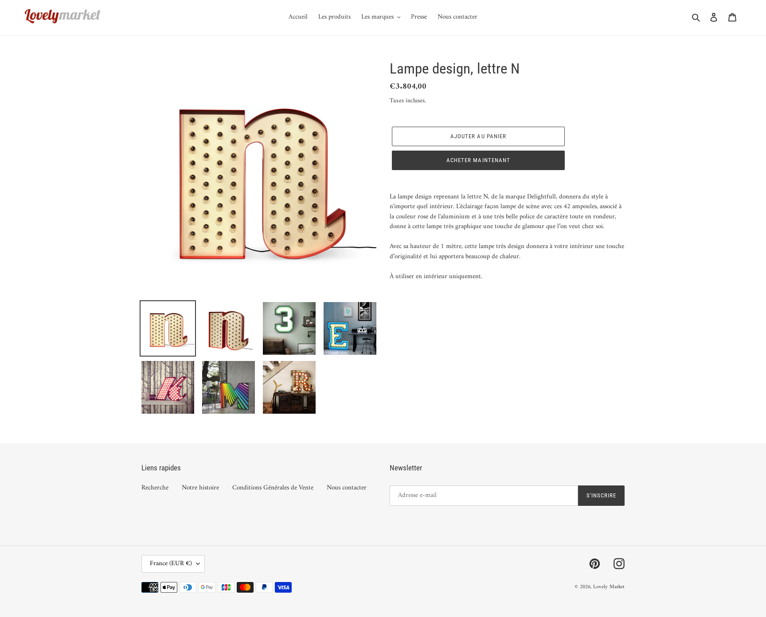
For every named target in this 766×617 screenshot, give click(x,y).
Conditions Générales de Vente (272, 488)
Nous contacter (347, 488)
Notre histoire (200, 488)
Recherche (154, 488)
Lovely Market (609, 587)
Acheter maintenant (478, 160)
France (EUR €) (171, 564)
